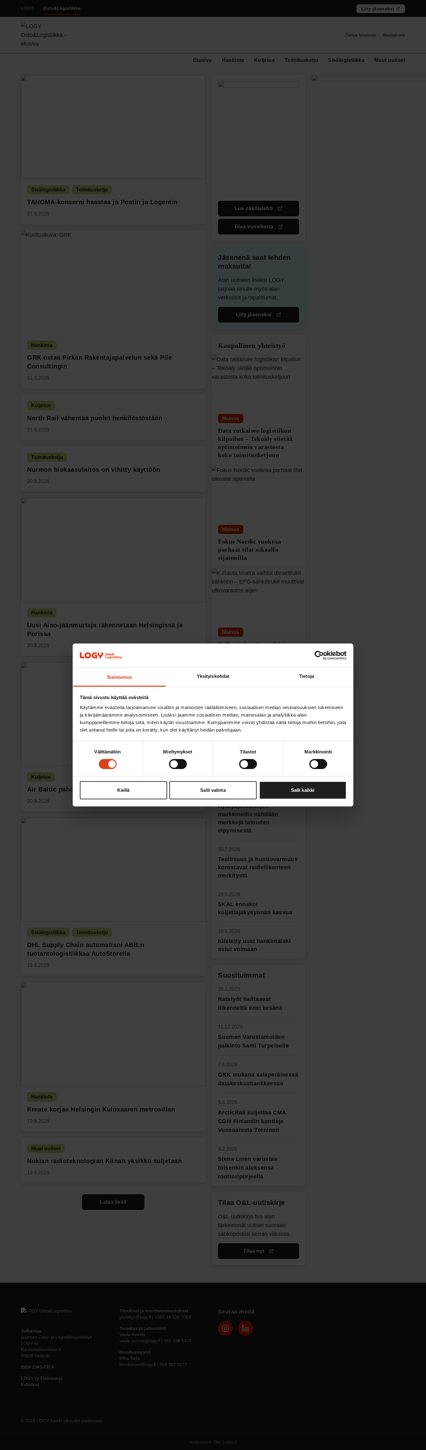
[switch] (178, 764)
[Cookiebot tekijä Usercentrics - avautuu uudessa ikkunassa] (319, 655)
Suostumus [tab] (119, 677)
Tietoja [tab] (306, 676)
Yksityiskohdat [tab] (213, 676)
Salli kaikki (302, 790)
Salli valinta (212, 790)
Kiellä (123, 790)
